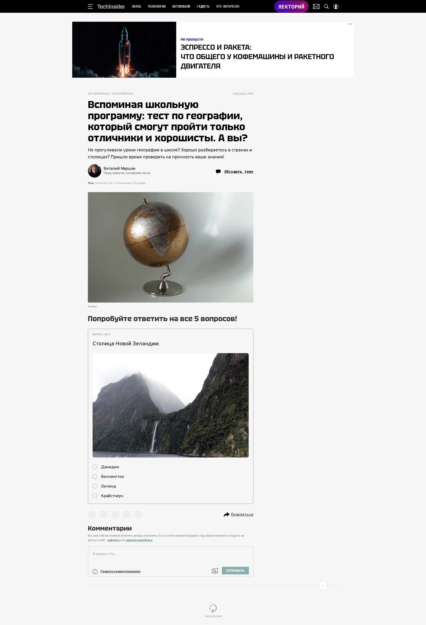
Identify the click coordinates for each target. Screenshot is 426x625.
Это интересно (98, 93)
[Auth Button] (335, 6)
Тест (111, 183)
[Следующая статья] (213, 585)
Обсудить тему (238, 171)
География (139, 183)
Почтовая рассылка (316, 6)
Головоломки (123, 183)
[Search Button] (326, 6)
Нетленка (100, 183)
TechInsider (111, 6)
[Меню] (90, 6)
